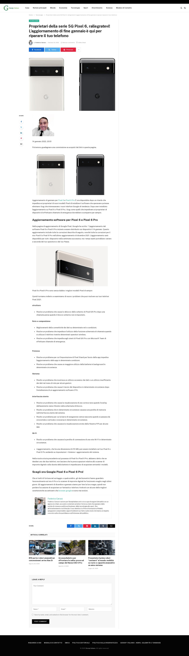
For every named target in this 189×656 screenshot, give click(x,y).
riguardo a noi (34, 643)
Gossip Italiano (90, 648)
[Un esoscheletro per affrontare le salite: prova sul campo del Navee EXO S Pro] (72, 547)
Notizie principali (39, 8)
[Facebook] (21, 121)
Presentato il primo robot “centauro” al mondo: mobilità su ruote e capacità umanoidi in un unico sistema (101, 561)
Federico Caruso (40, 42)
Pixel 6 (61, 200)
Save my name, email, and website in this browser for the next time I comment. (61, 615)
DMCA (67, 643)
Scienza (109, 8)
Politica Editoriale (81, 643)
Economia (63, 8)
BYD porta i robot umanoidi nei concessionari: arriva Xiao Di (42, 559)
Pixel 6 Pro (70, 200)
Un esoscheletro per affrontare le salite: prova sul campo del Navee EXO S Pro (71, 560)
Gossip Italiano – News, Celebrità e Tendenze (140, 643)
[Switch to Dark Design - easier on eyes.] (181, 8)
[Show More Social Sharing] (78, 50)
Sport (86, 8)
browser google (65, 491)
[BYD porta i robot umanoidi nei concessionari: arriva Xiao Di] (42, 547)
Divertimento (97, 8)
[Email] (21, 144)
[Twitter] (21, 127)
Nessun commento (69, 42)
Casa (27, 8)
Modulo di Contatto (124, 8)
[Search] (185, 7)
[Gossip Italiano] (11, 8)
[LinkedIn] (21, 133)
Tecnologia (75, 8)
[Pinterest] (21, 138)
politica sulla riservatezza (105, 643)
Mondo (53, 8)
